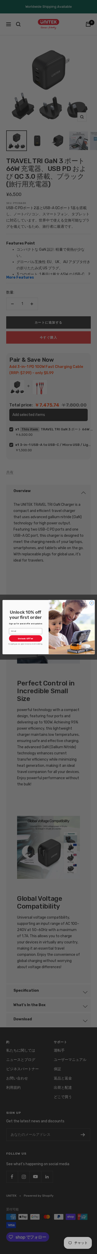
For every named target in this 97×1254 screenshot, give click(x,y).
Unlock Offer (25, 638)
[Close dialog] (91, 603)
